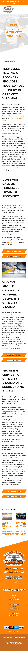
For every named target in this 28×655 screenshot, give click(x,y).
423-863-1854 (16, 227)
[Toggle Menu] (24, 9)
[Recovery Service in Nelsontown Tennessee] (21, 516)
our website (6, 165)
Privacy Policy (16, 631)
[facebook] (12, 582)
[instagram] (16, 582)
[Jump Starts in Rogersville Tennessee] (7, 516)
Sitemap (10, 631)
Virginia (19, 208)
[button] (3, 524)
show (13, 61)
